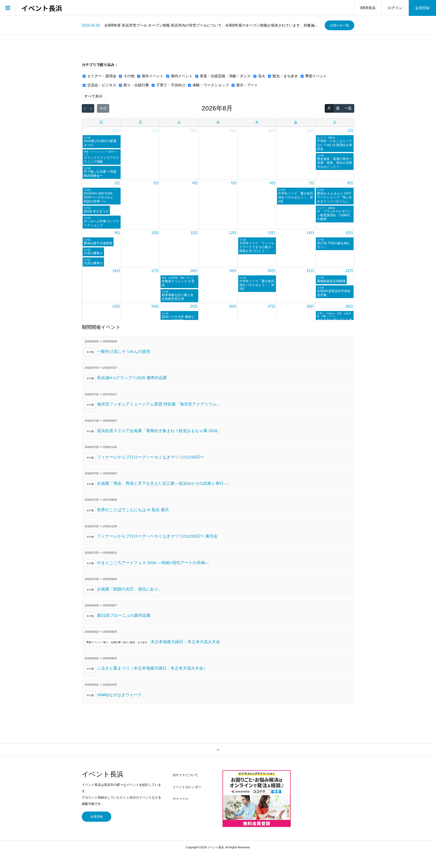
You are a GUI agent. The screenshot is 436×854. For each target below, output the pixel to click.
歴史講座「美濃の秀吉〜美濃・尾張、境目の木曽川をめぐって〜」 (334, 163)
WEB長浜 (368, 8)
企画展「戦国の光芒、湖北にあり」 (129, 589)
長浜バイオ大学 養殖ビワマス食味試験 (178, 318)
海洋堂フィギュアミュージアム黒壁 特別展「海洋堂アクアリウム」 (159, 404)
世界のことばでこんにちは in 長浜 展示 (133, 510)
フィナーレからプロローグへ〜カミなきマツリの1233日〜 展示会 (157, 536)
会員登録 (422, 8)
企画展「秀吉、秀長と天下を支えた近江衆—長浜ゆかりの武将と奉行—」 (164, 483)
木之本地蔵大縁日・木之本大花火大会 (185, 642)
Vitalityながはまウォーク (119, 694)
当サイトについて (185, 775)
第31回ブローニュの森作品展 (124, 615)
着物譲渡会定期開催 (331, 281)
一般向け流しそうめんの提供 (123, 351)
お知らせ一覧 (339, 25)
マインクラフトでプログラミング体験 (101, 159)
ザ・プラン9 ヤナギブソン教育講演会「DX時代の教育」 (334, 215)
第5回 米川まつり (96, 211)
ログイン (395, 8)
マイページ (180, 799)
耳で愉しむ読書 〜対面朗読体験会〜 (100, 173)
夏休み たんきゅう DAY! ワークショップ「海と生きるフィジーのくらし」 (334, 197)
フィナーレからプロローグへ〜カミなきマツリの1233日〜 (150, 457)
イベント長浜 (41, 8)
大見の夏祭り (93, 253)
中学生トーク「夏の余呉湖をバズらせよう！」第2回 (295, 197)
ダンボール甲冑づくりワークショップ (101, 223)
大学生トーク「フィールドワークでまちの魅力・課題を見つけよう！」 (256, 247)
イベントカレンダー (187, 787)
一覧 (348, 108)
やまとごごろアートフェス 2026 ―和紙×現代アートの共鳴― (153, 562)
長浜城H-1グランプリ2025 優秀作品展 (132, 378)
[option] (201, 25)
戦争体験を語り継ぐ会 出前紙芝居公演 (177, 297)
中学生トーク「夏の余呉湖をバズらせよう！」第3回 (256, 285)
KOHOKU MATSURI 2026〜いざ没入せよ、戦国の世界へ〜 (100, 197)
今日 (103, 108)
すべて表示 (93, 96)
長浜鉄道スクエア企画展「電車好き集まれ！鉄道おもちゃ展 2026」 (159, 430)
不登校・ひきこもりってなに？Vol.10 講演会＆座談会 (334, 145)
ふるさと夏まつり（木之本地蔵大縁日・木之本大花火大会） (152, 668)
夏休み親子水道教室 (98, 243)
